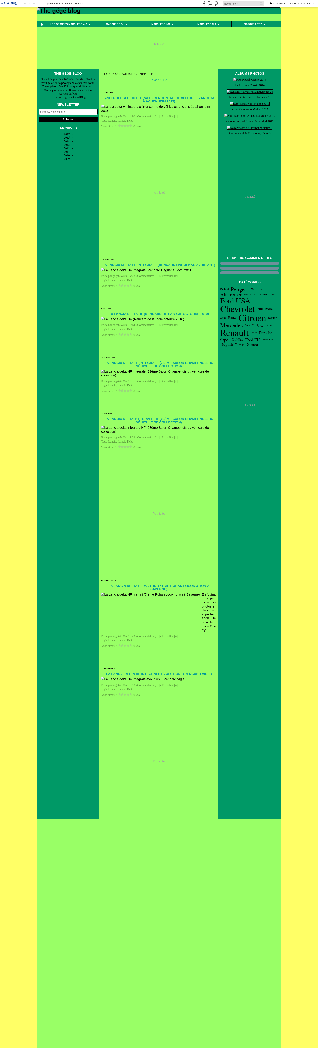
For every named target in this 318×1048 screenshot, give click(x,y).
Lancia (253, 332)
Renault (234, 332)
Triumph (240, 344)
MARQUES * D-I (115, 24)
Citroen (252, 317)
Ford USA (235, 300)
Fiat (260, 309)
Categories (128, 74)
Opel (225, 339)
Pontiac (264, 294)
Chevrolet (237, 308)
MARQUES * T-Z (253, 24)
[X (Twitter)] (210, 3)
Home (42, 22)
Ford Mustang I (251, 294)
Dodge (269, 308)
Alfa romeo (231, 294)
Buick (273, 294)
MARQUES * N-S (206, 24)
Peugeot (240, 289)
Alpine (223, 318)
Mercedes (231, 325)
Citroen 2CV (267, 339)
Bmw (232, 318)
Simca (252, 344)
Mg (253, 289)
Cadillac (237, 339)
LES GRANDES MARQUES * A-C (68, 24)
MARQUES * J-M (160, 24)
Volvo (259, 289)
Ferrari (270, 325)
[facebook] (204, 3)
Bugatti (226, 344)
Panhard (224, 289)
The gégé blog (109, 74)
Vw (260, 325)
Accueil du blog (68, 93)
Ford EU (252, 340)
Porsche (265, 333)
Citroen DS (250, 325)
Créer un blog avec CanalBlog (68, 97)
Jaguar (272, 317)
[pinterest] (216, 3)
